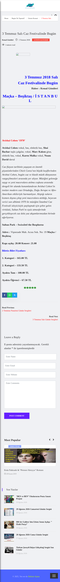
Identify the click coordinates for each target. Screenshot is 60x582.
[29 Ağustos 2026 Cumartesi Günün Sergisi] (9, 512)
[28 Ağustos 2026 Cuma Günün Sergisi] (9, 537)
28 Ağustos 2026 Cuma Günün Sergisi (32, 535)
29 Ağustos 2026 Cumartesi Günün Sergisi (34, 509)
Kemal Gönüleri (7, 40)
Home (6, 18)
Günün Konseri (33, 18)
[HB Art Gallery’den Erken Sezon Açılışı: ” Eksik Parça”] (9, 525)
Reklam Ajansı (34, 576)
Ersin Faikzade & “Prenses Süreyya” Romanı (23, 470)
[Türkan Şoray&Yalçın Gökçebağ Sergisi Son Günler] (9, 550)
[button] (51, 441)
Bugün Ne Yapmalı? (18, 18)
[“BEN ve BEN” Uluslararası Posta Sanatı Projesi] (9, 499)
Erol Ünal (15, 446)
